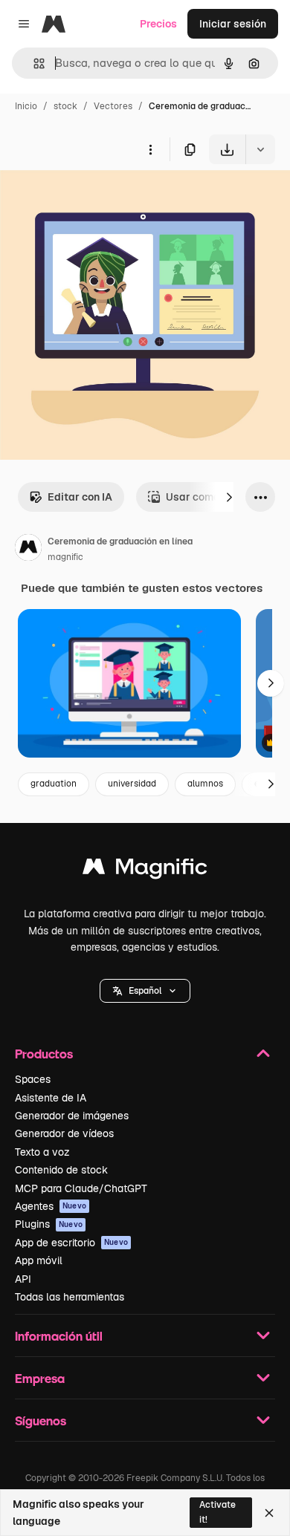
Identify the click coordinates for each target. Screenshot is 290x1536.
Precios (158, 23)
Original (95, 199)
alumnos (205, 784)
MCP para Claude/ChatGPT (81, 1188)
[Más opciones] (150, 149)
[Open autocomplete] (33, 63)
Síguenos (40, 1420)
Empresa (40, 1378)
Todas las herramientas (69, 1297)
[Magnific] (145, 870)
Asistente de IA (50, 1097)
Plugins (49, 1224)
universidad (132, 784)
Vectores (113, 106)
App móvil (38, 1260)
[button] (145, 991)
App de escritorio (71, 1242)
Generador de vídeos (64, 1133)
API (23, 1279)
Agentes (50, 1206)
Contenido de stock (61, 1170)
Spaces (33, 1079)
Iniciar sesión (232, 23)
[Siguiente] (229, 497)
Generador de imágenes (72, 1115)
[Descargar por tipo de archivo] (260, 149)
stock (65, 106)
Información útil (59, 1336)
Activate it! (217, 1512)
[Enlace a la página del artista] (28, 549)
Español (145, 991)
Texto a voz (42, 1152)
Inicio (26, 106)
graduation (53, 784)
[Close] (269, 1513)
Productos (44, 1053)
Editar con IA (80, 497)
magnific (65, 557)
